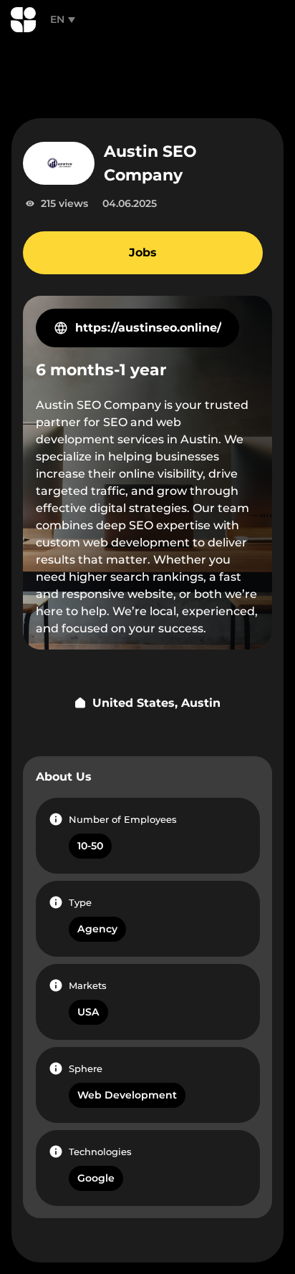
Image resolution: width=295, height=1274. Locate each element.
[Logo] (23, 19)
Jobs (143, 252)
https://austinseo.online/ (148, 327)
